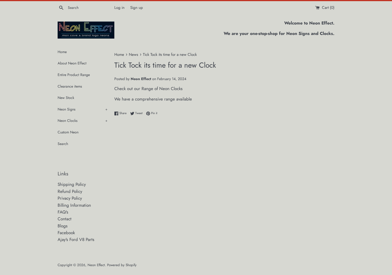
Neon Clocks (83, 120)
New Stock (66, 97)
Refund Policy (70, 191)
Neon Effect (96, 265)
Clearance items (70, 86)
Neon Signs (83, 109)
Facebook (66, 233)
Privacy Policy (70, 198)
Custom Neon (68, 132)
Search (63, 143)
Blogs (63, 226)
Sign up (136, 7)
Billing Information (74, 205)
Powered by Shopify (122, 265)
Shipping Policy (72, 184)
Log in (119, 7)
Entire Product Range (74, 74)
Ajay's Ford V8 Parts (76, 239)
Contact (64, 219)
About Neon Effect (72, 63)
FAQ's (63, 212)
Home (62, 51)
